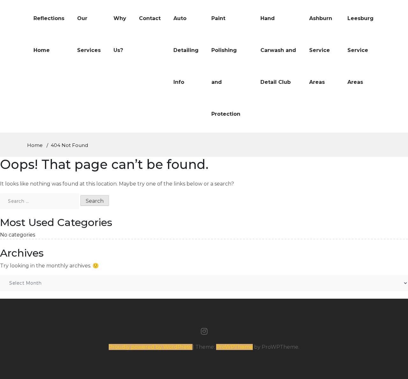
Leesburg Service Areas (360, 50)
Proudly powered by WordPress (151, 347)
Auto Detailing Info (186, 50)
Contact (150, 18)
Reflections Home (48, 34)
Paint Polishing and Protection (225, 66)
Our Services (89, 34)
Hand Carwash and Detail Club (278, 50)
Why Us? (119, 34)
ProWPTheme (234, 347)
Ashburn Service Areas (320, 50)
